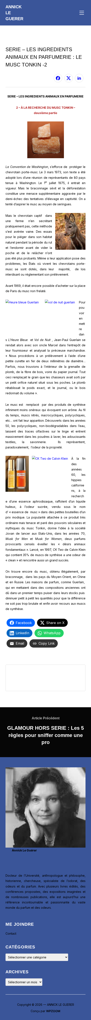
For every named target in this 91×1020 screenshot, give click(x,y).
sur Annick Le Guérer (21, 75)
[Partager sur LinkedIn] (79, 78)
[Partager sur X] (68, 78)
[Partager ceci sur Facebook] (58, 78)
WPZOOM (53, 1011)
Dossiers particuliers (20, 43)
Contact (11, 933)
